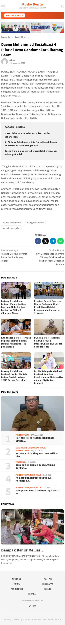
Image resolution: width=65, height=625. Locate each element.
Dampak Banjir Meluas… (22, 550)
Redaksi (32, 593)
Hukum (16, 584)
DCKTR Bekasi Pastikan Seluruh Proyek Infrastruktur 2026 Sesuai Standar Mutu (48, 342)
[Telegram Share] (53, 241)
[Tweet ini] (45, 241)
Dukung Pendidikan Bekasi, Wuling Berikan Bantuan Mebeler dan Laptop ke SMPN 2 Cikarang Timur (13, 307)
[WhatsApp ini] (60, 241)
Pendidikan (21, 462)
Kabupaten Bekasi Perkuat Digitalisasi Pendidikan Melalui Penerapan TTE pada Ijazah (16, 342)
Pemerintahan (22, 435)
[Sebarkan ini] (38, 241)
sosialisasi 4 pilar (11, 228)
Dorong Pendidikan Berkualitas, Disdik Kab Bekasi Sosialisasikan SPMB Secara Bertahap (14, 376)
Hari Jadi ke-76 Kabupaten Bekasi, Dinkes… (35, 439)
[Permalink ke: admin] (4, 61)
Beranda (16, 579)
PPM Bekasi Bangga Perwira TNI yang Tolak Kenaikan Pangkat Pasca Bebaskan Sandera (50, 257)
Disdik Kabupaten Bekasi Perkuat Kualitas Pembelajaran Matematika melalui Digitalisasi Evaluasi (49, 377)
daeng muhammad (12, 222)
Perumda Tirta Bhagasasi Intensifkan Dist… (37, 455)
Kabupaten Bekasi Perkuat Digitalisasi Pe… (37, 492)
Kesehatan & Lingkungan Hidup (30, 448)
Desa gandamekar (35, 222)
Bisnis (47, 589)
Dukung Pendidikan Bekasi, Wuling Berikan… (35, 466)
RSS (34, 606)
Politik (48, 579)
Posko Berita (32, 4)
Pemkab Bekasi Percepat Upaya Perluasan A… (34, 479)
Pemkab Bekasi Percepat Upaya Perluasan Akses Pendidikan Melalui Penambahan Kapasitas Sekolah (48, 307)
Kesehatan (48, 584)
